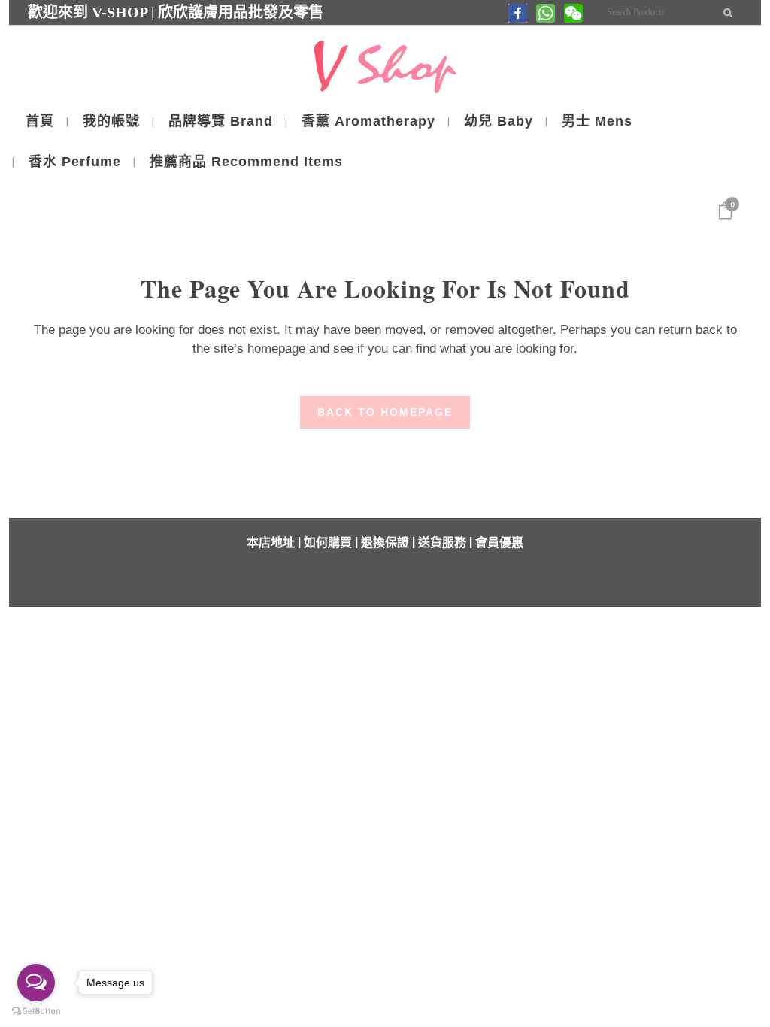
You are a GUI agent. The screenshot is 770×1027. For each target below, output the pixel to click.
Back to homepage (385, 412)
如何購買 (328, 542)
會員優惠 (499, 542)
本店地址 (271, 542)
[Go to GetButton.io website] (36, 1011)
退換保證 (385, 542)
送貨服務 (442, 542)
